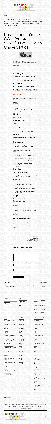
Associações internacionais (9, 358)
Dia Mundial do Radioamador (39, 343)
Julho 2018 (21, 343)
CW (34, 239)
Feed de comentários (7, 397)
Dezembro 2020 (21, 320)
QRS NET (35, 370)
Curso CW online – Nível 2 (38, 335)
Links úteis (6, 23)
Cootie (35, 331)
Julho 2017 (21, 356)
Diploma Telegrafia (8, 354)
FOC (35, 352)
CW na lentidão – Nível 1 (9, 346)
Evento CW (28, 240)
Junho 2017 (21, 358)
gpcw (15, 237)
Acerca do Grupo (7, 19)
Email (27, 262)
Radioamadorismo (37, 374)
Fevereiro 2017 (21, 362)
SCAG (31, 240)
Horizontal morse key (37, 356)
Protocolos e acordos (8, 25)
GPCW (5, 15)
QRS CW (35, 367)
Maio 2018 (20, 346)
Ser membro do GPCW (26, 21)
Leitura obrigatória (37, 359)
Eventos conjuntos (37, 350)
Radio (35, 373)
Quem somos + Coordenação (28, 23)
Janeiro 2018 (21, 351)
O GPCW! (13, 19)
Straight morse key (37, 385)
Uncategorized (35, 238)
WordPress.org (6, 398)
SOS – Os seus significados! (9, 339)
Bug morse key (36, 320)
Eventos (34, 236)
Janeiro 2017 (21, 363)
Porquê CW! (6, 332)
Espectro (35, 346)
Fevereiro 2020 (21, 324)
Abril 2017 (20, 359)
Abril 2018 (20, 347)
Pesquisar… (6, 298)
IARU (35, 358)
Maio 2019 (20, 332)
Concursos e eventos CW (15, 23)
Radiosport (35, 237)
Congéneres (36, 325)
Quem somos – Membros (9, 367)
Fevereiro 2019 (21, 336)
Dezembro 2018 (21, 339)
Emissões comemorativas (38, 344)
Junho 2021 (21, 317)
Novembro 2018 (21, 340)
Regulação (35, 377)
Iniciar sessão (6, 394)
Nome (14, 262)
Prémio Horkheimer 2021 (23, 300)
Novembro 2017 (21, 354)
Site (14, 267)
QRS (34, 366)
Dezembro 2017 (21, 352)
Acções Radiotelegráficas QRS (21, 19)
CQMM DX (36, 332)
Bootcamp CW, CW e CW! (38, 319)
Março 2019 (21, 335)
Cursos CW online (37, 336)
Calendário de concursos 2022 (10, 362)
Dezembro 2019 (21, 325)
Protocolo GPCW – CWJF (9, 374)
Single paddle (36, 381)
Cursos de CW (34, 21)
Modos (35, 362)
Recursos (37, 23)
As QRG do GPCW (22, 301)
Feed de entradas (7, 396)
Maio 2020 (21, 323)
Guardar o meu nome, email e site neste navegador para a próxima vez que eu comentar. (26, 273)
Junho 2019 (21, 331)
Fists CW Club (36, 351)
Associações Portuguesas (9, 356)
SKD (33, 240)
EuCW (36, 239)
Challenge (35, 321)
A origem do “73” (22, 302)
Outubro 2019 (21, 328)
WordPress (45, 416)
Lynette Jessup (36, 302)
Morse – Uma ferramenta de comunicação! (12, 21)
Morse (29, 237)
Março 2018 (21, 348)
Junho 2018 (21, 344)
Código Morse (32, 239)
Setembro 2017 (21, 355)
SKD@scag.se (28, 220)
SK (34, 382)
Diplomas (41, 21)
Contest (35, 327)
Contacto (16, 25)
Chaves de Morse (37, 323)
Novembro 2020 (22, 321)
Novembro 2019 (21, 327)
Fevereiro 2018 (21, 350)
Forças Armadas (36, 354)
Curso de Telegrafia (22, 306)
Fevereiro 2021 (21, 319)
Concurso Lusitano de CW (38, 324)
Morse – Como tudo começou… (10, 335)
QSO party (32, 237)
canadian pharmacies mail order (39, 305)
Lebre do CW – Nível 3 (8, 351)
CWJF (35, 340)
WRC (35, 389)
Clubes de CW (7, 359)
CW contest (36, 339)
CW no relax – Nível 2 (8, 350)
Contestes (35, 328)
